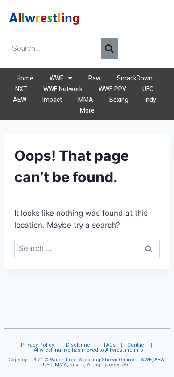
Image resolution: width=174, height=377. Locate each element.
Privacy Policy (37, 345)
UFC (147, 88)
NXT (21, 88)
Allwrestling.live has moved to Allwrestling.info (88, 350)
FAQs (110, 345)
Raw (94, 78)
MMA (85, 99)
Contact (136, 345)
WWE (57, 78)
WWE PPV (112, 88)
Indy (150, 99)
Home (25, 78)
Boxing (118, 99)
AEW (19, 99)
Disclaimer (79, 345)
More (87, 110)
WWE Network (63, 88)
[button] (61, 78)
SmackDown (135, 78)
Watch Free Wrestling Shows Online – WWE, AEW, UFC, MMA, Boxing (104, 362)
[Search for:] (87, 248)
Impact (52, 99)
